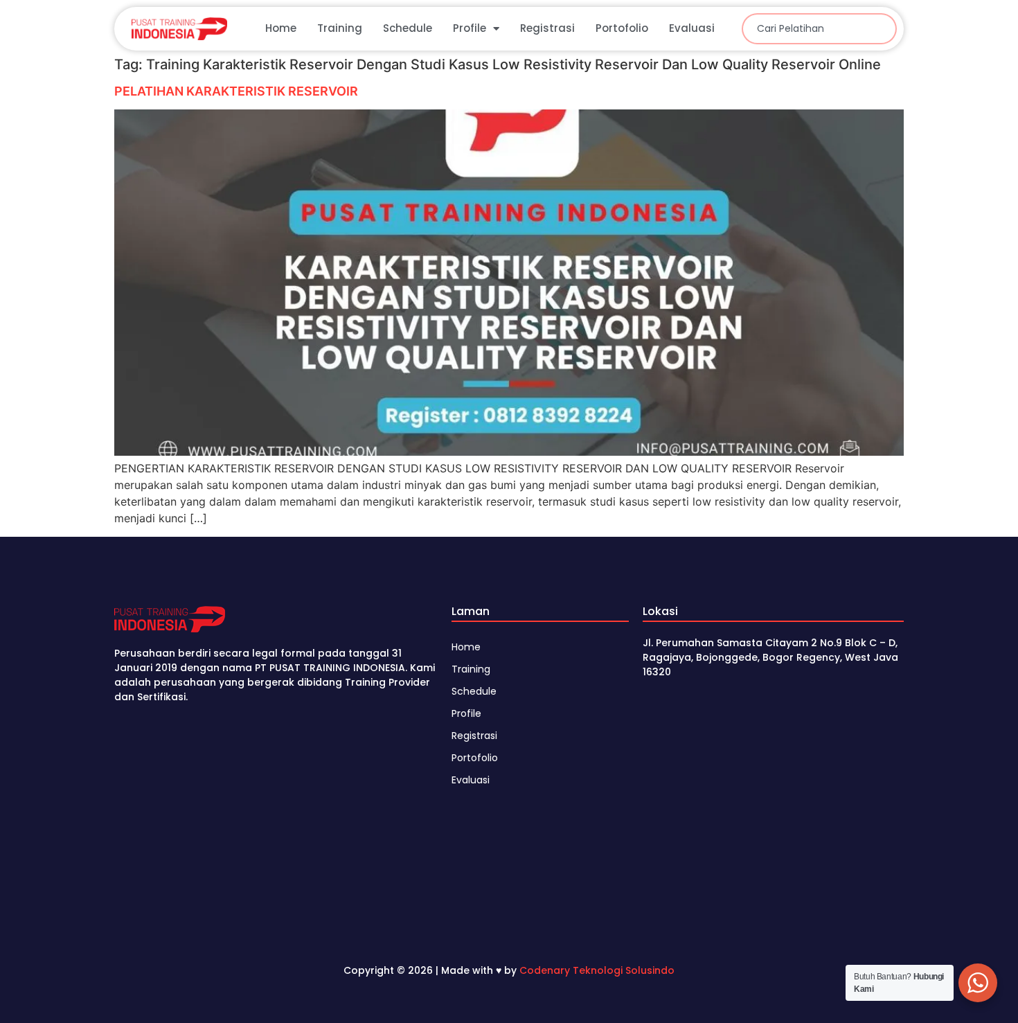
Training (339, 28)
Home (280, 28)
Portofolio (622, 28)
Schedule (407, 28)
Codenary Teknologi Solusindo (597, 970)
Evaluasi (692, 28)
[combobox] (819, 28)
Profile (469, 28)
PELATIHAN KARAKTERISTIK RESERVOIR (236, 91)
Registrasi (547, 28)
